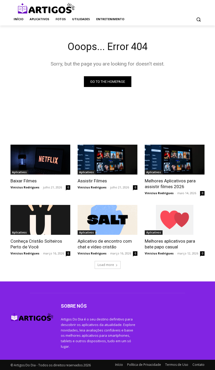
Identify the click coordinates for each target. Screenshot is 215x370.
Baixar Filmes (23, 180)
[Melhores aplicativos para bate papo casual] (175, 220)
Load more (106, 265)
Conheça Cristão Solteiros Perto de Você (36, 243)
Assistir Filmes (92, 180)
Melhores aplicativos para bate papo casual (170, 243)
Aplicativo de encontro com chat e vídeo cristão (105, 243)
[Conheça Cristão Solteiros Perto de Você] (40, 220)
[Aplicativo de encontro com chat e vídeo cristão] (107, 220)
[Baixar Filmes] (40, 160)
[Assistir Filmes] (107, 160)
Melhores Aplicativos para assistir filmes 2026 (170, 183)
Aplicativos (19, 172)
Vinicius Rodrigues (24, 187)
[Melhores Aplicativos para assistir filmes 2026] (175, 160)
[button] (198, 19)
